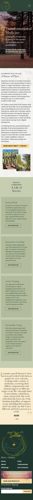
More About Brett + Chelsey (15, 146)
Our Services (13, 225)
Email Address (6, 488)
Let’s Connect (22, 467)
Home (3, 461)
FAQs (19, 461)
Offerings (5, 467)
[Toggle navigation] (29, 6)
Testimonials (22, 464)
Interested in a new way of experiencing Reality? (16, 51)
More (16, 415)
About (3, 464)
